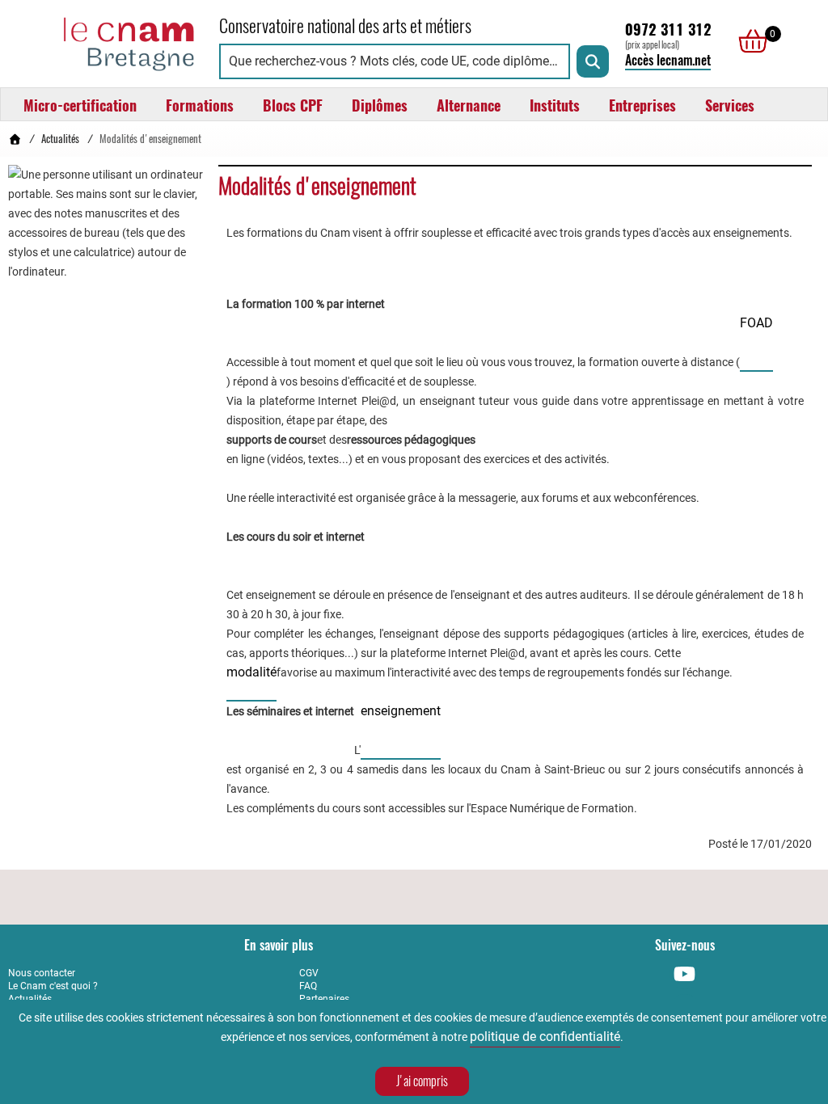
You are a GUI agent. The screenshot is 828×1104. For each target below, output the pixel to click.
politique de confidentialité (545, 1036)
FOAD (756, 323)
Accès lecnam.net (668, 60)
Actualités (60, 138)
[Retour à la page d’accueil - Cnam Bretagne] (14, 138)
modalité (251, 672)
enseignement (401, 710)
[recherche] (593, 61)
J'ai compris (422, 1080)
